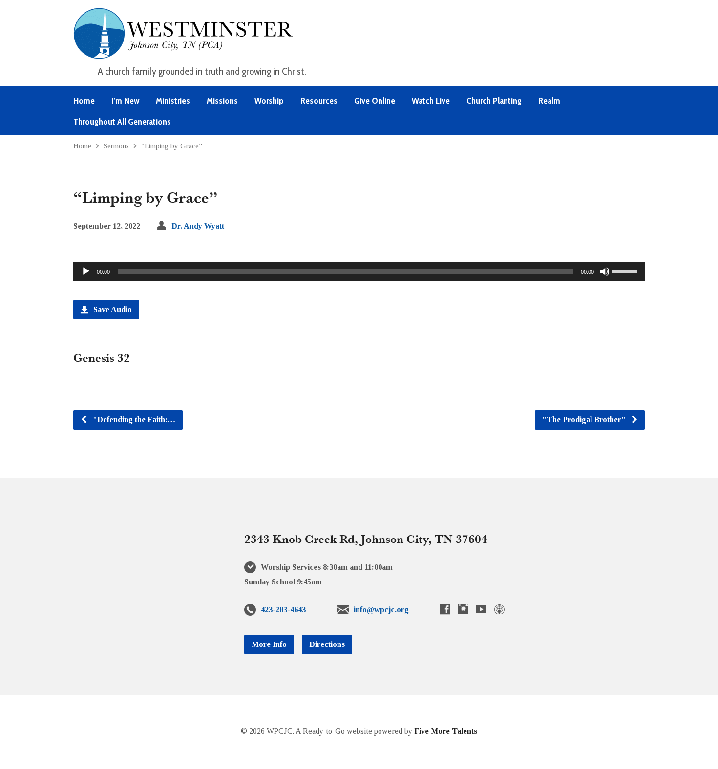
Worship (269, 100)
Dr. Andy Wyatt (197, 226)
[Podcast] (499, 609)
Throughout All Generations (122, 121)
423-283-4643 (283, 609)
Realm (549, 100)
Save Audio (111, 309)
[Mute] (605, 271)
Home (84, 100)
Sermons (116, 146)
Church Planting (494, 100)
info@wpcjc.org (381, 609)
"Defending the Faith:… (133, 420)
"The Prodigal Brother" (585, 420)
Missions (222, 100)
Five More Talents (445, 731)
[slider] (626, 270)
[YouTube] (481, 609)
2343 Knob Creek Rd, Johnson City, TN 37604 (365, 538)
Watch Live (431, 100)
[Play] (86, 271)
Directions (327, 644)
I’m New (125, 100)
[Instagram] (463, 609)
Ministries (173, 100)
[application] (359, 271)
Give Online (374, 100)
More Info (269, 644)
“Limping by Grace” (171, 146)
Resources (319, 100)
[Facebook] (445, 609)
